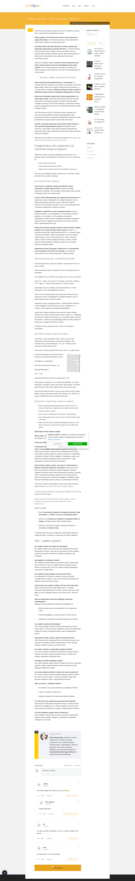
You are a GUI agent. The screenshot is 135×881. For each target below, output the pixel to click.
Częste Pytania (38, 868)
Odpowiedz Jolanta (72, 759)
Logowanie (66, 6)
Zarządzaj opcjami (57, 443)
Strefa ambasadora (59, 868)
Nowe (100, 43)
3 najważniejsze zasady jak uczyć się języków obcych (100, 94)
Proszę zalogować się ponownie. (9, 879)
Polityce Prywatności (54, 439)
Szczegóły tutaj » (89, 854)
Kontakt (86, 6)
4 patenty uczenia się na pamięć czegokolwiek (99, 74)
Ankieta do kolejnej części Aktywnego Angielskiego (99, 63)
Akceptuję (77, 444)
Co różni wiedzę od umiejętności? (99, 114)
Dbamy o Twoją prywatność (4, 872)
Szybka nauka (90, 151)
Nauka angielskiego (91, 147)
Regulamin (80, 868)
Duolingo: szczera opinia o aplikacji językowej (99, 84)
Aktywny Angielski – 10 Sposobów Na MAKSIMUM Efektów (100, 104)
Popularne (91, 43)
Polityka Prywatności (71, 868)
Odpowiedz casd (73, 823)
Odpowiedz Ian (74, 802)
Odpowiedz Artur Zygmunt (71, 778)
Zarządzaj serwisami (72, 447)
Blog (79, 6)
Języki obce (89, 141)
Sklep (73, 6)
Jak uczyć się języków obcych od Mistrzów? (99, 123)
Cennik (45, 868)
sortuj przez (77, 729)
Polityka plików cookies (63, 447)
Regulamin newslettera (90, 868)
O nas (93, 6)
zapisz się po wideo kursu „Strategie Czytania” (54, 465)
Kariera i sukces (90, 144)
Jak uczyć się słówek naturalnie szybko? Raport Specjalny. (99, 52)
